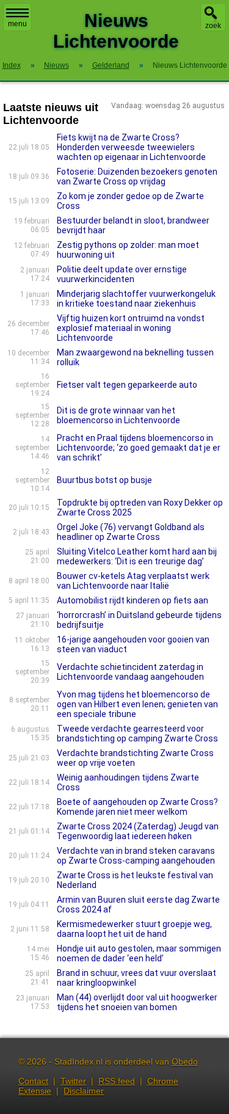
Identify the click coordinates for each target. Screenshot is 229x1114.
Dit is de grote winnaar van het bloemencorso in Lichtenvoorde (118, 415)
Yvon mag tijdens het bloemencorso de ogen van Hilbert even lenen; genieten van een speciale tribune (137, 704)
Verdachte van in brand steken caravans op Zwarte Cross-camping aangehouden (136, 855)
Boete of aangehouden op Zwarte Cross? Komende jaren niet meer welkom (137, 807)
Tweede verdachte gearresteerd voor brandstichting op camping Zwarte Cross (137, 733)
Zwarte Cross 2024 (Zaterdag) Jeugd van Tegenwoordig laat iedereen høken (138, 831)
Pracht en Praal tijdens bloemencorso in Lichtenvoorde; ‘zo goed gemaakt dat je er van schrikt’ (138, 447)
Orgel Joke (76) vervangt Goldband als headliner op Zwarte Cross (131, 532)
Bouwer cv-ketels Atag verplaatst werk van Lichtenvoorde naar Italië (133, 581)
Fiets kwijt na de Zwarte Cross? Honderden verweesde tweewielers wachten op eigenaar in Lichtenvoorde (131, 147)
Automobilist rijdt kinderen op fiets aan (132, 600)
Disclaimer (84, 1091)
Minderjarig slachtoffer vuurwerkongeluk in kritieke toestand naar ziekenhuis (136, 298)
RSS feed (116, 1081)
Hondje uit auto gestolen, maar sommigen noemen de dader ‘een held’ (139, 953)
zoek (213, 25)
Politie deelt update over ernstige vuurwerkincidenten (122, 274)
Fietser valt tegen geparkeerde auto (127, 385)
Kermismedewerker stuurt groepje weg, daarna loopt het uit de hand (134, 929)
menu (17, 24)
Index (11, 65)
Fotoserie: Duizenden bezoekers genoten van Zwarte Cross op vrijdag (137, 176)
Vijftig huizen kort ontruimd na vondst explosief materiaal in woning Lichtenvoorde (131, 328)
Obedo (185, 1061)
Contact (33, 1081)
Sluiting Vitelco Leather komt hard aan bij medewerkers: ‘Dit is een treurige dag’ (137, 556)
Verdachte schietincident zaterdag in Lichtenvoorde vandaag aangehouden (130, 672)
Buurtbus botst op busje (104, 480)
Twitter (73, 1081)
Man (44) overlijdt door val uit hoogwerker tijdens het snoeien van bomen (137, 1002)
